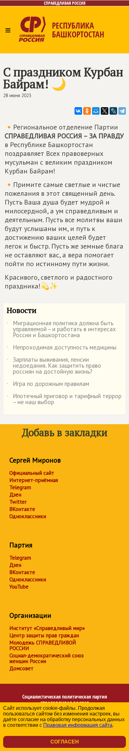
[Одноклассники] (87, 111)
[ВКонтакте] (78, 111)
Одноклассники (27, 516)
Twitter (18, 502)
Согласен (64, 741)
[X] (104, 111)
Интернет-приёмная (33, 480)
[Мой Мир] (96, 111)
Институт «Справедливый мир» (47, 628)
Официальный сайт (31, 473)
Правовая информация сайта (77, 725)
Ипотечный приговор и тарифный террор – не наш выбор (64, 399)
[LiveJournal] (113, 111)
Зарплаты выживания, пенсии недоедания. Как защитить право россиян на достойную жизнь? (54, 366)
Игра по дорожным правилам (48, 385)
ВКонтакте (22, 509)
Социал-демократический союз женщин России (46, 658)
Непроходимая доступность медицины (61, 348)
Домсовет (21, 668)
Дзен (15, 494)
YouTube (18, 586)
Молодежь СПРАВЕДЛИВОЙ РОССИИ (42, 645)
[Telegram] (122, 111)
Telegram (20, 487)
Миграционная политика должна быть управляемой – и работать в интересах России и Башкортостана (61, 329)
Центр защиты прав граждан (44, 635)
